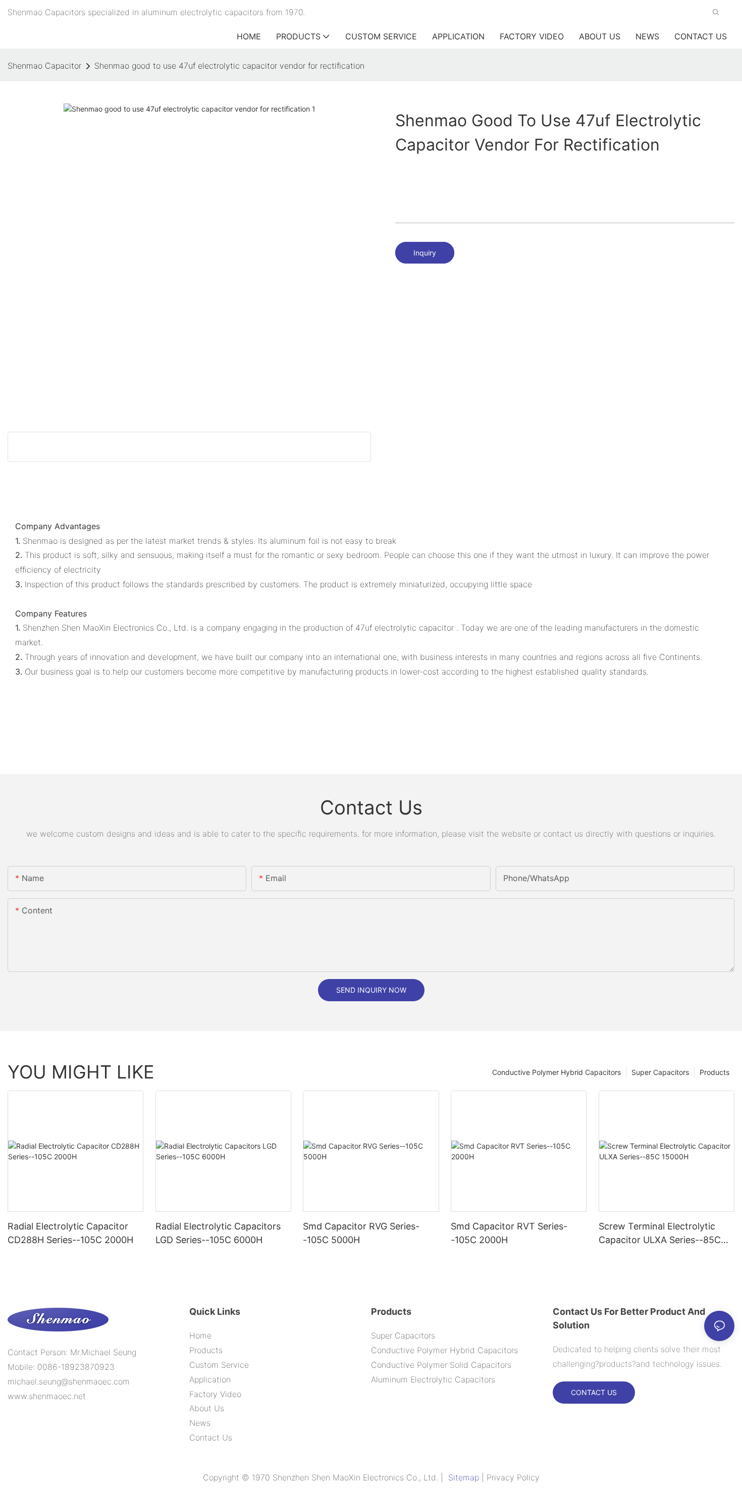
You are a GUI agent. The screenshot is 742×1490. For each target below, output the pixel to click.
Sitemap (464, 1477)
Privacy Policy (513, 1477)
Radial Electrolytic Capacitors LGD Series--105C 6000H (218, 1233)
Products (714, 1072)
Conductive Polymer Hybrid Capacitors (556, 1072)
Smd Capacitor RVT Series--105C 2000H (509, 1233)
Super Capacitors (660, 1072)
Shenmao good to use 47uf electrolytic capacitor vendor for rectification (229, 66)
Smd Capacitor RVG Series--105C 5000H (361, 1233)
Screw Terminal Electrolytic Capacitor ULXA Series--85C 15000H (660, 1234)
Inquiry (424, 252)
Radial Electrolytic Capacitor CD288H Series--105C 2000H (70, 1233)
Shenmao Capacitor (44, 66)
